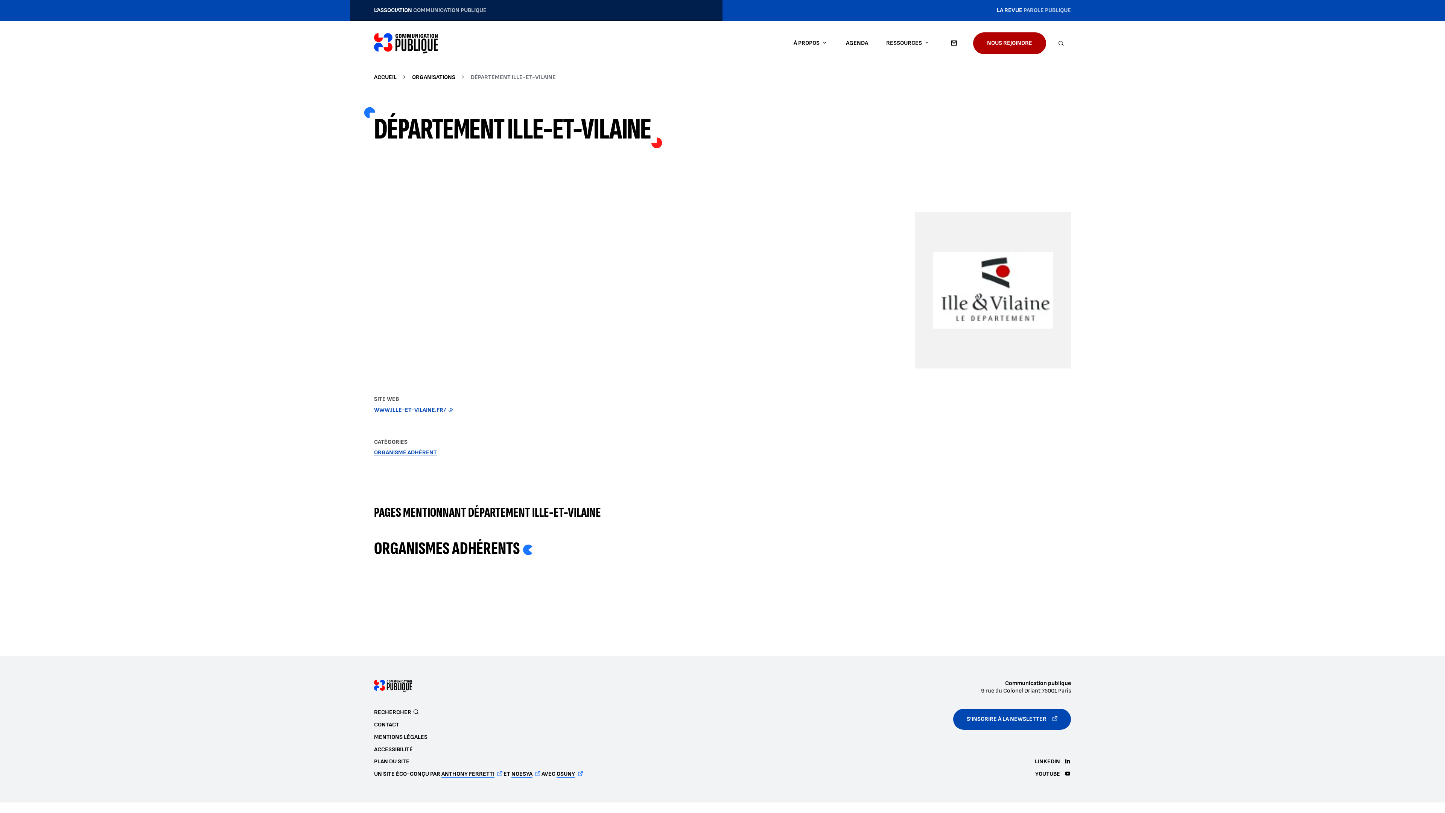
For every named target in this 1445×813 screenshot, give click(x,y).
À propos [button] (807, 43)
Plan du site (391, 761)
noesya (521, 774)
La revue (1034, 10)
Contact (954, 43)
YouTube (1047, 774)
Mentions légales (400, 737)
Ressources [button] (904, 43)
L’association (430, 10)
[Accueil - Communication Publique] (406, 43)
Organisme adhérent (405, 452)
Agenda (857, 43)
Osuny (566, 774)
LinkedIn (1047, 761)
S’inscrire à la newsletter (1006, 719)
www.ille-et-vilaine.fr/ (413, 410)
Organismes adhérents (447, 548)
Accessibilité (393, 749)
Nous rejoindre (1009, 43)
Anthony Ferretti (467, 774)
